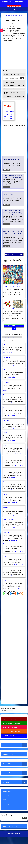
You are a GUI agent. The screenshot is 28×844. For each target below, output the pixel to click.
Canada (5, 544)
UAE (4, 370)
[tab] (14, 74)
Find (22, 78)
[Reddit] (15, 593)
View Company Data (8, 118)
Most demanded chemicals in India (12, 337)
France (5, 469)
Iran (4, 344)
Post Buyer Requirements (14, 6)
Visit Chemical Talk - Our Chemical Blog (14, 327)
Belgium (5, 507)
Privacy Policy (10, 833)
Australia (6, 568)
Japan (5, 432)
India (4, 458)
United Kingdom (8, 520)
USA (4, 556)
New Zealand (7, 580)
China (5, 445)
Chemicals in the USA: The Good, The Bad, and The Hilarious (13, 285)
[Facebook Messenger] (11, 593)
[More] (22, 593)
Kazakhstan (6, 420)
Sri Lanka (6, 382)
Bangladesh (6, 357)
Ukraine (5, 494)
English (5, 710)
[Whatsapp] (4, 593)
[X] (13, 593)
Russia (5, 407)
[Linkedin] (18, 593)
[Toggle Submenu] (24, 745)
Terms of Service (17, 833)
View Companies (7, 352)
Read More (6, 169)
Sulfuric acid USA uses (10, 309)
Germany (6, 532)
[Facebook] (6, 593)
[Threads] (8, 593)
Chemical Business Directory (14, 1)
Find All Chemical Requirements (14, 254)
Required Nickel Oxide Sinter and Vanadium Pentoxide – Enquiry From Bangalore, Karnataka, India (12, 212)
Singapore (6, 395)
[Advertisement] (14, 55)
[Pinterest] (20, 593)
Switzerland (6, 482)
